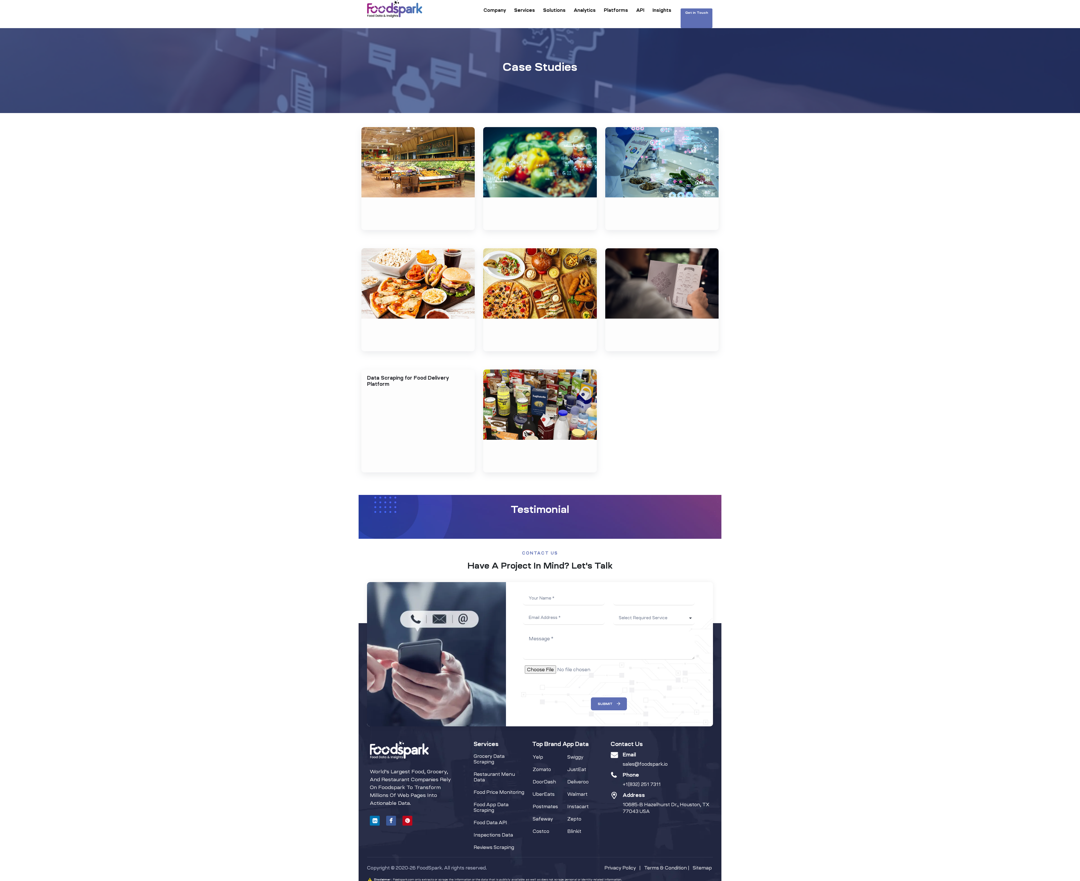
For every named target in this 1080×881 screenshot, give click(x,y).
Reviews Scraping (494, 847)
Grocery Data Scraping (489, 759)
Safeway (543, 819)
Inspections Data (493, 835)
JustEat (576, 769)
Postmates (545, 806)
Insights (661, 10)
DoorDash (544, 781)
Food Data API (490, 822)
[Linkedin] (375, 821)
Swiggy (575, 757)
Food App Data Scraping (491, 807)
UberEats (544, 794)
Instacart (578, 806)
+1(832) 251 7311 (642, 784)
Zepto (574, 819)
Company (494, 10)
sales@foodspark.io (645, 764)
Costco (541, 831)
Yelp (538, 757)
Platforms (616, 10)
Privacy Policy (620, 868)
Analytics (585, 10)
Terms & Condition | (668, 868)
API (640, 10)
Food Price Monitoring (499, 792)
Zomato (542, 769)
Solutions (554, 10)
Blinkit (574, 831)
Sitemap (702, 868)
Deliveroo (578, 781)
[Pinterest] (407, 821)
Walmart (577, 794)
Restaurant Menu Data (494, 777)
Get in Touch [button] (696, 12)
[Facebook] (391, 821)
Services (524, 10)
